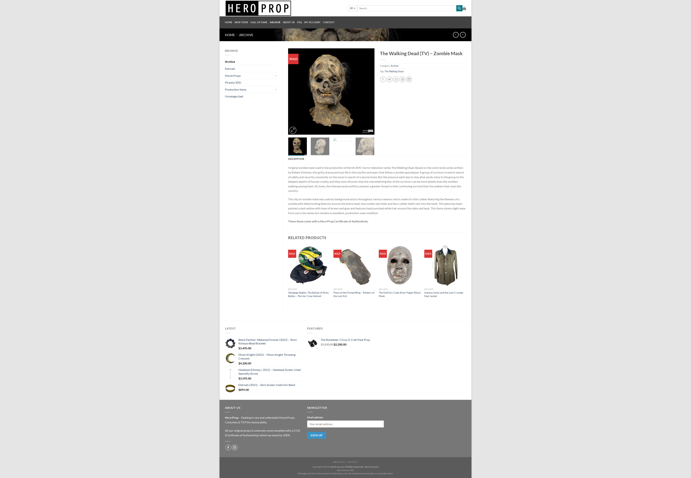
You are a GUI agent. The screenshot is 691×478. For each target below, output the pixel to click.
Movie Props (233, 75)
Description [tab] (296, 158)
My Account (312, 22)
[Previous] (294, 91)
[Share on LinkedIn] (409, 79)
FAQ (299, 22)
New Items (241, 22)
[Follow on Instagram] (235, 447)
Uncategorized (234, 96)
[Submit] (459, 8)
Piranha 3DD (233, 82)
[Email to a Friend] (396, 79)
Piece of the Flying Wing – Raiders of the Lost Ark (353, 294)
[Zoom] (292, 130)
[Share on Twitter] (389, 79)
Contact (329, 22)
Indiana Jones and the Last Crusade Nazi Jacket (443, 294)
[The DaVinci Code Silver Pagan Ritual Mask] (400, 265)
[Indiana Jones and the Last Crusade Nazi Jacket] (445, 265)
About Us (289, 22)
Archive (275, 22)
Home (228, 22)
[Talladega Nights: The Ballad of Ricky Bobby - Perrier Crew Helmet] (309, 265)
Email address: (315, 417)
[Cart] (464, 8)
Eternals (230, 68)
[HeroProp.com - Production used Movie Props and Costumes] (284, 8)
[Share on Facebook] (383, 79)
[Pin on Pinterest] (402, 79)
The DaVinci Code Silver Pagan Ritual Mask (400, 294)
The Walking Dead (394, 71)
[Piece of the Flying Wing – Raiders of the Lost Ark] (354, 265)
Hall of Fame (258, 22)
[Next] (368, 91)
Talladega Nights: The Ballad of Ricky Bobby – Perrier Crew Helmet (308, 294)
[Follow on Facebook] (228, 447)
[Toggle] (275, 75)
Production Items (236, 89)
